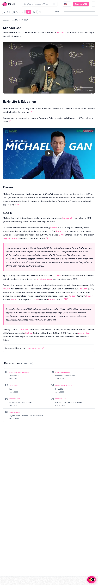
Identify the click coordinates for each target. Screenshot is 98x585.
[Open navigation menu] (93, 4)
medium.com (15, 399)
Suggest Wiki (81, 4)
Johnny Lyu (83, 333)
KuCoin (60, 32)
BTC (61, 234)
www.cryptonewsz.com (19, 372)
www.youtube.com (63, 372)
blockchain (67, 218)
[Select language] (67, 4)
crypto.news (14, 412)
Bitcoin (53, 227)
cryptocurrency (11, 238)
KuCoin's (56, 275)
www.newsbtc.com (63, 385)
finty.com (13, 385)
